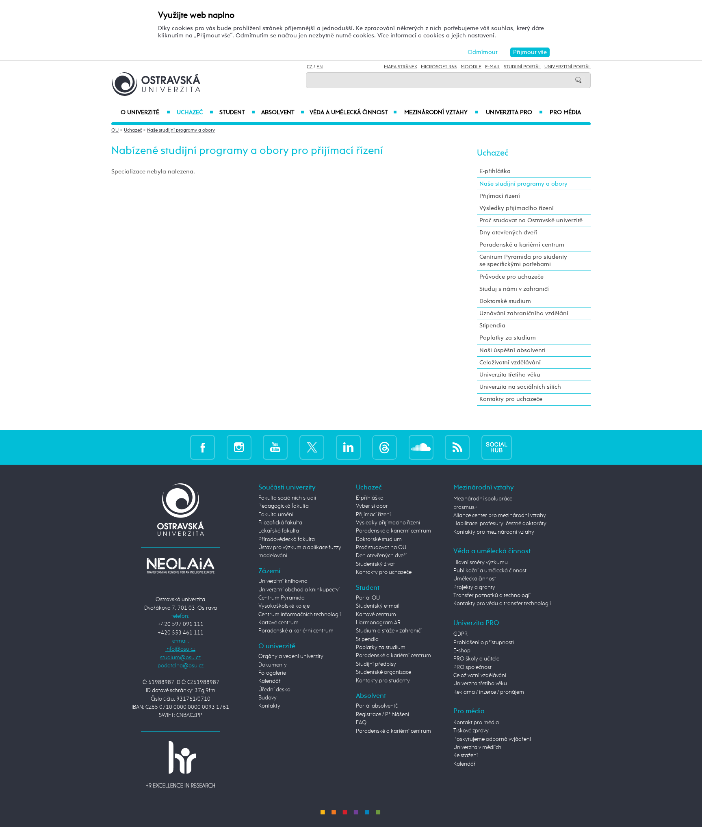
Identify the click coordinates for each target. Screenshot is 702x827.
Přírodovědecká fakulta (286, 539)
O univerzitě (145, 112)
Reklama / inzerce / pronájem (488, 692)
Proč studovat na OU (381, 547)
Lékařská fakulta (278, 531)
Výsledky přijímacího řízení (516, 208)
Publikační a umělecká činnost (489, 571)
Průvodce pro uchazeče (511, 277)
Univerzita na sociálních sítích (520, 387)
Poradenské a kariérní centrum (521, 245)
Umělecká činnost (474, 579)
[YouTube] (275, 447)
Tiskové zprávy (471, 731)
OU (115, 130)
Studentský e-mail (377, 606)
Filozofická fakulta (280, 523)
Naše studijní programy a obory (181, 130)
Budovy (267, 698)
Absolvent (282, 112)
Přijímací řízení (499, 196)
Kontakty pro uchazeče (510, 399)
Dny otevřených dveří (508, 232)
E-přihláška (495, 171)
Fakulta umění (275, 514)
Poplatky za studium (507, 338)
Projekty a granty (474, 587)
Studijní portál (522, 67)
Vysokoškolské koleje (284, 606)
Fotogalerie (272, 673)
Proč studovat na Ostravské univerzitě (531, 220)
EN (319, 67)
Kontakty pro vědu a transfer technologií (502, 603)
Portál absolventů (377, 706)
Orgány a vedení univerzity (290, 656)
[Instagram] (239, 447)
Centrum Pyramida (281, 598)
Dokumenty (272, 665)
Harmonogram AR (378, 623)
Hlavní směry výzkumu (480, 562)
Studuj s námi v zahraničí (514, 289)
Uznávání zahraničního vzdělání (523, 313)
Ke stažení (465, 755)
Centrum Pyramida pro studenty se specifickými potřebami (523, 260)
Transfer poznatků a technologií (492, 595)
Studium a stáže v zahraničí (389, 631)
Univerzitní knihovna (283, 581)
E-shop (461, 651)
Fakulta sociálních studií (287, 498)
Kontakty (269, 706)
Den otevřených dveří (381, 556)
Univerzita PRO (514, 112)
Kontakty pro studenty (383, 681)
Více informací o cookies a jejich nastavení (435, 35)
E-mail (492, 67)
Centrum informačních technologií (299, 614)
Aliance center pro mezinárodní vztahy (499, 515)
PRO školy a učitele (476, 659)
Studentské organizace (383, 672)
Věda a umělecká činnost (353, 112)
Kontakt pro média (476, 722)
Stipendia (492, 326)
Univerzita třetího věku (509, 375)
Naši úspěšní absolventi (512, 350)
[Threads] (384, 447)
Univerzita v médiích (477, 747)
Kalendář (269, 681)
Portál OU (368, 598)
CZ (309, 67)
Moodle (471, 67)
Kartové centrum (278, 623)
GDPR (460, 634)
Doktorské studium (505, 301)
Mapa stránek (400, 67)
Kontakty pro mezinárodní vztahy (493, 532)
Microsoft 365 (439, 67)
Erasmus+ (465, 507)
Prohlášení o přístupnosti (483, 642)
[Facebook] (202, 447)
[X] (311, 447)
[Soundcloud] (421, 447)
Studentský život (375, 564)
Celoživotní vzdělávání (510, 362)
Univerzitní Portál (567, 67)
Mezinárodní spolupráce (482, 499)
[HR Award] (180, 764)
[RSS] (457, 447)
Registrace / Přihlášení (382, 714)
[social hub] (496, 447)
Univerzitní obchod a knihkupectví (299, 590)
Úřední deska (274, 690)
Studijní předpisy (376, 664)
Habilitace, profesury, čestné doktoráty (499, 523)
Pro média (565, 112)
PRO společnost (472, 667)
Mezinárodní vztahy (441, 112)
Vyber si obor (372, 506)
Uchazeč (195, 112)
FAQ (361, 722)
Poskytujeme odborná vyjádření (492, 739)
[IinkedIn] (348, 447)
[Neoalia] (180, 565)
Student (237, 112)
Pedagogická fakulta (283, 506)
